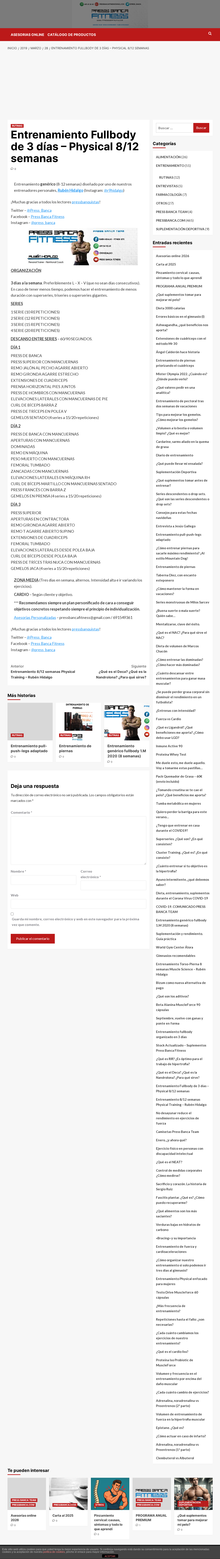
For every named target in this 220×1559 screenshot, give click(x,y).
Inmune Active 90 (169, 746)
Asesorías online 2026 (172, 256)
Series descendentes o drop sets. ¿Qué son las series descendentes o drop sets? (182, 499)
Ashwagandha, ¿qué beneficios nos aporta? (182, 327)
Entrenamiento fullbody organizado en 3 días (174, 1034)
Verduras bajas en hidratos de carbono (178, 1227)
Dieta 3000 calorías (170, 308)
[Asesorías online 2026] (27, 1494)
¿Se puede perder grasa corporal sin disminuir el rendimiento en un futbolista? (182, 697)
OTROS (161, 203)
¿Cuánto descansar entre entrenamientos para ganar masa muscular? (180, 678)
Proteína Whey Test (171, 754)
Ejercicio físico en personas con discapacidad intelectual (179, 1150)
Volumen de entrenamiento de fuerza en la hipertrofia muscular (180, 1416)
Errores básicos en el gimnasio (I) (180, 316)
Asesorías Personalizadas (35, 617)
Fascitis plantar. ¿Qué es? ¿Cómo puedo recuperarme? (180, 1200)
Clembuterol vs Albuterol (175, 1458)
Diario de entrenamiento (174, 455)
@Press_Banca (39, 210)
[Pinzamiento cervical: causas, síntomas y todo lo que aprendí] (110, 1494)
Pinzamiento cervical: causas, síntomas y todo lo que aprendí (179, 275)
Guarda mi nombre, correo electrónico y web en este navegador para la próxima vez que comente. (75, 922)
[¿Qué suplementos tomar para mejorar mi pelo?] (193, 1494)
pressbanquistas (85, 201)
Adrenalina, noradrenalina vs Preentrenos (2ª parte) (177, 1403)
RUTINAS (17, 125)
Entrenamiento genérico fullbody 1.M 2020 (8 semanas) (126, 751)
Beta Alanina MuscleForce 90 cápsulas (178, 1007)
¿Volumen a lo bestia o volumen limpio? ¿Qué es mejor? (179, 430)
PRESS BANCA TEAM (172, 212)
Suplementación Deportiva (176, 472)
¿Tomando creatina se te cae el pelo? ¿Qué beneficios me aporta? (181, 792)
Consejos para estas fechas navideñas (176, 515)
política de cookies (54, 1551)
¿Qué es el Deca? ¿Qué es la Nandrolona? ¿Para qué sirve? (121, 671)
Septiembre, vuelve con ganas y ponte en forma (179, 1020)
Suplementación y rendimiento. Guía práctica (179, 936)
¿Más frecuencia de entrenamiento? (170, 1308)
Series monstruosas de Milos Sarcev (182, 602)
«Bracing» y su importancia (176, 1238)
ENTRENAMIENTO (170, 165)
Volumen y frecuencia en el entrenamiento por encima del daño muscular (179, 1379)
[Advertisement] (110, 85)
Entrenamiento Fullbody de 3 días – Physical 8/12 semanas (182, 1088)
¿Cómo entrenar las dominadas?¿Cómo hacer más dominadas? (179, 662)
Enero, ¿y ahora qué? (171, 1140)
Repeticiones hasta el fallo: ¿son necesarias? (180, 1321)
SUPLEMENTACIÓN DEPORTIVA (180, 229)
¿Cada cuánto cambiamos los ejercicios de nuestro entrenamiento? (177, 1338)
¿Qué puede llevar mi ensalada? (179, 463)
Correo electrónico (91, 874)
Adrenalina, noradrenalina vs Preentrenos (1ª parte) (177, 1447)
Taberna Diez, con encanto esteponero (176, 577)
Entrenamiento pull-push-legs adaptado (178, 537)
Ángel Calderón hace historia (178, 352)
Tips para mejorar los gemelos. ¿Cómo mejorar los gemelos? (178, 417)
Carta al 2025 (166, 264)
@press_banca (43, 222)
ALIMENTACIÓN (168, 157)
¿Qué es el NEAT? (169, 1162)
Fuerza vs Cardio (168, 719)
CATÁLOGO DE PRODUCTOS (71, 34)
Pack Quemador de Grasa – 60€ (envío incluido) (179, 778)
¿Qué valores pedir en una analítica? (175, 389)
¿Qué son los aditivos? (172, 996)
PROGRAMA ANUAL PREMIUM (179, 286)
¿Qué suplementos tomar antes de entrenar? (182, 482)
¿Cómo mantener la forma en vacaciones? (177, 591)
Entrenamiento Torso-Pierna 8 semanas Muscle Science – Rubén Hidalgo (181, 969)
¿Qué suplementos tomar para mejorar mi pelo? (178, 297)
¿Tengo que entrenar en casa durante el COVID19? (178, 827)
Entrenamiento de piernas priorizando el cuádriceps (175, 362)
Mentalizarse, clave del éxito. (178, 624)
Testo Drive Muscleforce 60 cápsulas (177, 1294)
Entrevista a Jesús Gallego (176, 526)
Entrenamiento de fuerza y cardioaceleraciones (176, 1249)
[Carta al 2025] (68, 1494)
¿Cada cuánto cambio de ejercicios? (182, 1392)
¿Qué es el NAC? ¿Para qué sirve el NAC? (181, 635)
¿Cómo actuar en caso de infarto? (181, 1436)
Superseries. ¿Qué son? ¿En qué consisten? (179, 841)
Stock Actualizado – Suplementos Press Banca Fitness (181, 1047)
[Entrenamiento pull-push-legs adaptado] (30, 721)
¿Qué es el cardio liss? (172, 1351)
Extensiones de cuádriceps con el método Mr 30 (181, 340)
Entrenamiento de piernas (175, 567)
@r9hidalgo (113, 190)
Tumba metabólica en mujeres (178, 803)
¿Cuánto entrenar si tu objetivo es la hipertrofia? (181, 868)
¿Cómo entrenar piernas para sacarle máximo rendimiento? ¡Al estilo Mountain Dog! (180, 553)
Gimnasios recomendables (175, 955)
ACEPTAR (110, 1556)
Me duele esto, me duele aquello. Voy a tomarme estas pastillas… (180, 765)
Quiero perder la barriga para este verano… (181, 814)
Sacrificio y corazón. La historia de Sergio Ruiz (181, 1186)
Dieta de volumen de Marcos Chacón (177, 648)
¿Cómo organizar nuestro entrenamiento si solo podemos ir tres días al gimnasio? (181, 1265)
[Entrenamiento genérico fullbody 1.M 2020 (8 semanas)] (126, 721)
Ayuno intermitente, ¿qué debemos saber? (182, 882)
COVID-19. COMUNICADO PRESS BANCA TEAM (180, 909)
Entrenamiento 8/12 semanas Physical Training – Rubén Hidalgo (43, 671)
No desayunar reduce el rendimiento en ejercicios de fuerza (177, 1118)
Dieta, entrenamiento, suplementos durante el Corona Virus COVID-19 (182, 895)
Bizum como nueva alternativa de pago (181, 985)
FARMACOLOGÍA (169, 194)
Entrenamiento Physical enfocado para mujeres (181, 1281)
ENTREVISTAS (167, 186)
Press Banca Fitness (47, 216)
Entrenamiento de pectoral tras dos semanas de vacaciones (180, 403)
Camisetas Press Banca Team (177, 1132)
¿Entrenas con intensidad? (176, 710)
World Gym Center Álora (174, 947)
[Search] (210, 33)
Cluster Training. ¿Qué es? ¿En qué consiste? (182, 854)
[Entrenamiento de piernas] (78, 721)
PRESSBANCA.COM (170, 220)
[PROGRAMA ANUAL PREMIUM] (152, 1494)
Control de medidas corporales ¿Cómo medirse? (179, 1172)
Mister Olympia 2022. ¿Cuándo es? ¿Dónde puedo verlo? (181, 376)
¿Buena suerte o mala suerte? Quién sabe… (178, 613)
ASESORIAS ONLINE (27, 34)
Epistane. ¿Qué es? (170, 1428)
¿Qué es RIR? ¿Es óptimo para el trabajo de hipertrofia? (179, 1061)
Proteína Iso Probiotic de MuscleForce (174, 1362)
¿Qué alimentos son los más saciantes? (176, 1213)
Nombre (18, 871)
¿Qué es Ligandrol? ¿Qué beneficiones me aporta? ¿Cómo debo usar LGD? (179, 732)
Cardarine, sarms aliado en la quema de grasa (182, 444)
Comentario (21, 812)
